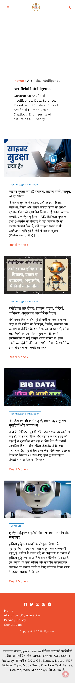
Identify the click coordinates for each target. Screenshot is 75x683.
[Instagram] (43, 604)
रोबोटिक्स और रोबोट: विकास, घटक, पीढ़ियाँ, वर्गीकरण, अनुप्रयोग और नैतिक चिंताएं (36, 310)
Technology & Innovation (25, 184)
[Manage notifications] (65, 674)
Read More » (19, 245)
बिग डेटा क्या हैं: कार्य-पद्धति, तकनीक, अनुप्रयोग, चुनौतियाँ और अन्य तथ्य (39, 423)
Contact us (13, 625)
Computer (17, 525)
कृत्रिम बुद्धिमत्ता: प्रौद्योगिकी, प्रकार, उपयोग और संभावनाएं (39, 535)
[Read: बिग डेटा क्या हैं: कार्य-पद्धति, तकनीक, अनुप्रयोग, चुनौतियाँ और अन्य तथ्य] (37, 387)
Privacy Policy (15, 620)
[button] (69, 7)
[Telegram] (49, 604)
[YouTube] (37, 604)
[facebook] (25, 604)
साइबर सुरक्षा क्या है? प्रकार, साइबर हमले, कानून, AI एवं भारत (40, 194)
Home (19, 81)
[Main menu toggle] (8, 7)
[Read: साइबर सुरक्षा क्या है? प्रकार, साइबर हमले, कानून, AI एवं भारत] (37, 158)
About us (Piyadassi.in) (22, 615)
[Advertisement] (37, 56)
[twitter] (31, 604)
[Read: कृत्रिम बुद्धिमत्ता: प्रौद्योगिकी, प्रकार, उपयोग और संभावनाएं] (37, 499)
